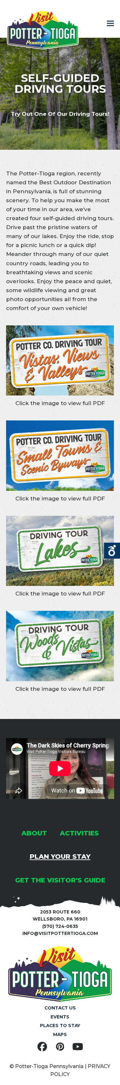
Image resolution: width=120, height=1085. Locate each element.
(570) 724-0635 (60, 926)
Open (112, 551)
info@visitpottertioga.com (60, 933)
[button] (110, 23)
